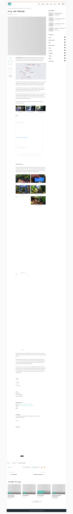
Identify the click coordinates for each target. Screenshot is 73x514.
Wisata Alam (51, 61)
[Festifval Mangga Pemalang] (51, 19)
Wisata (50, 58)
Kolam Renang (51, 45)
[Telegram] (12, 64)
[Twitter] (12, 61)
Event (50, 43)
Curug (50, 37)
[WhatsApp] (9, 64)
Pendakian (51, 53)
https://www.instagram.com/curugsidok (25, 403)
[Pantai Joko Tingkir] (10, 72)
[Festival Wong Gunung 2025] (51, 24)
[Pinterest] (41, 467)
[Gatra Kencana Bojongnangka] (14, 489)
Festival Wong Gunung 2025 (59, 23)
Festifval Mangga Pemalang (60, 18)
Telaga (50, 56)
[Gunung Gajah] (44, 489)
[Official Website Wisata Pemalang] (10, 4)
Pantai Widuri (25, 495)
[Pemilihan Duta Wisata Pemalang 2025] (51, 14)
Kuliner (50, 48)
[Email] (44, 467)
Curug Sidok (14, 463)
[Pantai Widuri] (29, 489)
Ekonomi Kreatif (52, 40)
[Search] (64, 4)
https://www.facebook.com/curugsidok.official (26, 405)
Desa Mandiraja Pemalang (21, 463)
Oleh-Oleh (50, 50)
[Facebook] (9, 61)
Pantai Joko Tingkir (10, 76)
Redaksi (10, 14)
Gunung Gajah (40, 495)
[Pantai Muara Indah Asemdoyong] (58, 489)
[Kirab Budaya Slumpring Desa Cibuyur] (51, 29)
